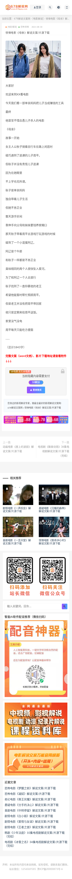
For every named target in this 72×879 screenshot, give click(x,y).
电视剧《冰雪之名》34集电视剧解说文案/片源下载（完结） (36, 844)
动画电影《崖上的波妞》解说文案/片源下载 (18, 449)
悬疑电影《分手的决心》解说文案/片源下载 (32, 805)
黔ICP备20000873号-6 (50, 869)
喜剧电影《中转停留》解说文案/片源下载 (30, 810)
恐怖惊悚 (24, 27)
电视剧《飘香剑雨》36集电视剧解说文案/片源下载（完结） (53, 451)
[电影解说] (38, 19)
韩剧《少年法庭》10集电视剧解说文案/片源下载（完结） (35, 835)
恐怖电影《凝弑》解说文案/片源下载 (27, 794)
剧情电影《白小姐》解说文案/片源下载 (29, 816)
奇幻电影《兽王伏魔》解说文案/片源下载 (30, 799)
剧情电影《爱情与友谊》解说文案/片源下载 (32, 821)
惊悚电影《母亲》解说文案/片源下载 (43, 408)
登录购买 (37, 390)
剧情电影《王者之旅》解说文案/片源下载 (30, 827)
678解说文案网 (22, 19)
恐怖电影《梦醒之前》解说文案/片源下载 (30, 788)
